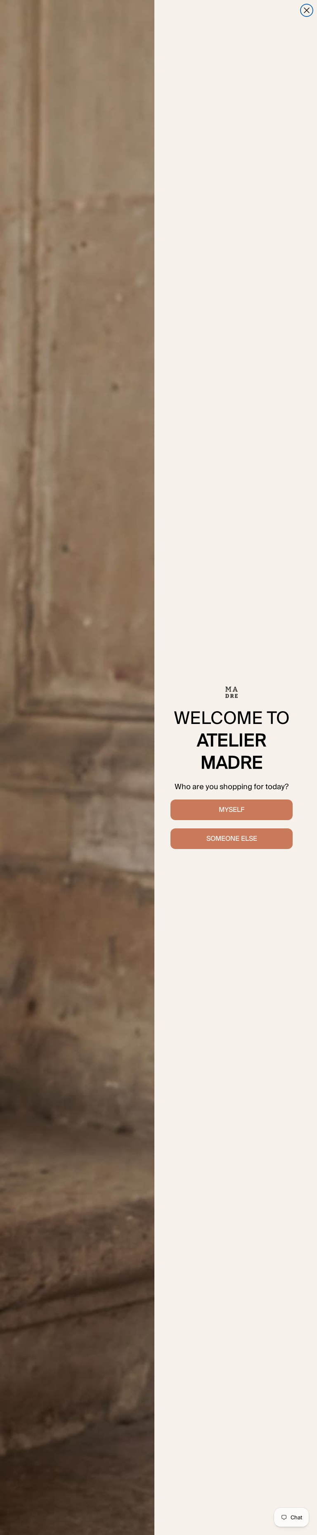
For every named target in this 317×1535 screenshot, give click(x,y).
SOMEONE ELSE (231, 838)
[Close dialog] (306, 10)
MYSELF (231, 809)
